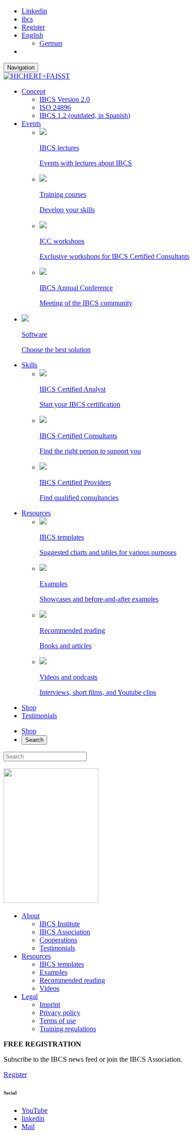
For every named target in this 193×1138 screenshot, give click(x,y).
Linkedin (34, 11)
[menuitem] (32, 35)
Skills (29, 365)
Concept (33, 91)
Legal (30, 996)
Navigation (21, 67)
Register (33, 27)
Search (34, 740)
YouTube (35, 1110)
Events (31, 123)
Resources (36, 513)
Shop (29, 707)
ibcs (27, 19)
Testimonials (39, 715)
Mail (28, 1126)
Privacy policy (59, 1012)
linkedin (33, 1118)
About (30, 916)
